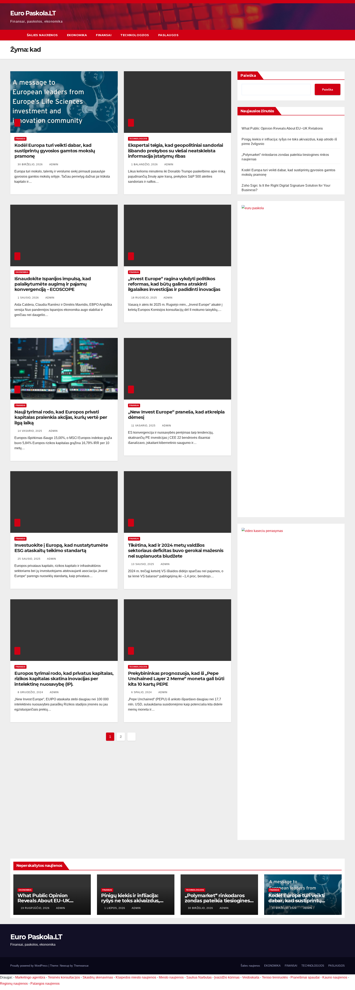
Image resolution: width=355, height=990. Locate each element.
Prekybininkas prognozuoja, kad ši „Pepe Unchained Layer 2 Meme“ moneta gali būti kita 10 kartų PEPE (176, 679)
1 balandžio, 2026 (145, 164)
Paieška (248, 75)
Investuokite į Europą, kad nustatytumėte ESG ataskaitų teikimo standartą (61, 547)
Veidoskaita (250, 977)
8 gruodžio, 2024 (31, 692)
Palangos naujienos (45, 983)
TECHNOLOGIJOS (134, 35)
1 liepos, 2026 (115, 908)
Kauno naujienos (334, 977)
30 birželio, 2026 (31, 164)
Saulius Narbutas (199, 977)
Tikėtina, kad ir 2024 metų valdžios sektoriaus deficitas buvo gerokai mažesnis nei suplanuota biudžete (175, 550)
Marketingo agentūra (30, 977)
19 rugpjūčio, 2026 (35, 908)
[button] (342, 35)
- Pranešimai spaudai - (305, 977)
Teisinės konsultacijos (64, 977)
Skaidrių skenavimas (98, 977)
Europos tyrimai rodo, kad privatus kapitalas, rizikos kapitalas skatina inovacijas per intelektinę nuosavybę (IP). (63, 679)
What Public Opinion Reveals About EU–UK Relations (282, 128)
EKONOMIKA (77, 35)
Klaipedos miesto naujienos (136, 977)
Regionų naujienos (14, 983)
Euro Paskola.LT (33, 13)
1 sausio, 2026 (29, 297)
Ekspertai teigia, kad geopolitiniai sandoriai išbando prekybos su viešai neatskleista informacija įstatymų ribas (175, 150)
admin (53, 164)
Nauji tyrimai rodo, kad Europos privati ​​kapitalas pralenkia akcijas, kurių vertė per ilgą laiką (60, 417)
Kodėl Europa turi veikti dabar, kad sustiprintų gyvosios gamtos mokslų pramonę (54, 150)
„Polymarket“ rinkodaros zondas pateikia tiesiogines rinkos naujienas (217, 900)
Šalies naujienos (42, 35)
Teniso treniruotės (275, 977)
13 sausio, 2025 (143, 564)
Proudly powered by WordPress (29, 965)
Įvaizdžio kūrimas (227, 977)
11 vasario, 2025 (143, 425)
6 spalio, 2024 (142, 692)
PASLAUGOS (168, 35)
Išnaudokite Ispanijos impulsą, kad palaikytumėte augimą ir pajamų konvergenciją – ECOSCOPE (52, 284)
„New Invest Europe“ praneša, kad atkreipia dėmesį (176, 414)
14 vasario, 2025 (30, 431)
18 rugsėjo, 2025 (144, 297)
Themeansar (81, 965)
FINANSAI (103, 35)
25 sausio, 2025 (29, 558)
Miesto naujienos (171, 977)
